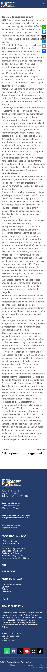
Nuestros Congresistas (12, 555)
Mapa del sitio (8, 640)
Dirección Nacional (10, 543)
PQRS (5, 599)
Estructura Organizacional (13, 548)
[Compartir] (44, 51)
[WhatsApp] (44, 27)
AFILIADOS (8, 571)
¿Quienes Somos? (10, 541)
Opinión (5, 586)
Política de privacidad (11, 633)
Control (32, 620)
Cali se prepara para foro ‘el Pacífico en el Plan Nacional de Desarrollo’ (11, 451)
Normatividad (38, 617)
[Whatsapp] (7, 651)
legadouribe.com (10, 527)
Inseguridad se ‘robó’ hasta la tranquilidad (36, 451)
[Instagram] (33, 651)
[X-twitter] (20, 651)
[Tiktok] (40, 651)
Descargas (6, 591)
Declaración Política (10, 553)
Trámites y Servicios (25, 622)
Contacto (6, 638)
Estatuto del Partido (21, 617)
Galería (5, 589)
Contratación (8, 622)
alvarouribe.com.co (11, 525)
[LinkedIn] (44, 41)
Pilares (5, 546)
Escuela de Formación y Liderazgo (17, 558)
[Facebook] (14, 651)
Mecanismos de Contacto (14, 612)
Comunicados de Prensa (13, 584)
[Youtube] (27, 651)
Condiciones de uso (10, 636)
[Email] (44, 46)
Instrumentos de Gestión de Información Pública (20, 625)
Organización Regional (12, 550)
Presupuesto (9, 620)
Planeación (22, 620)
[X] (44, 36)
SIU (4, 565)
